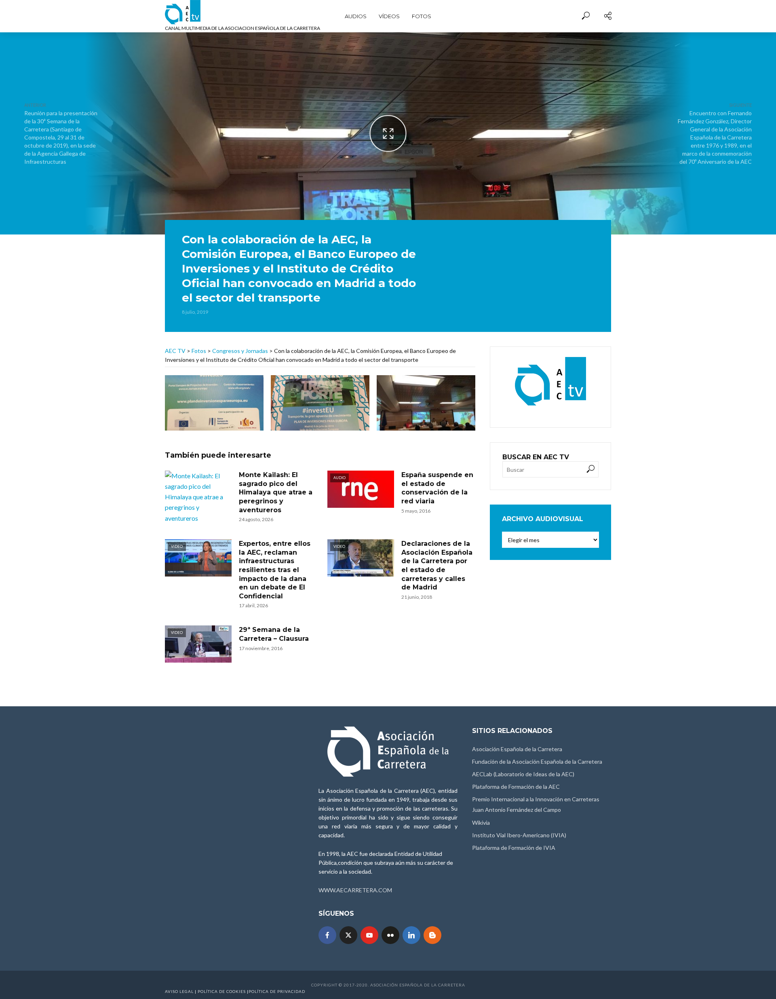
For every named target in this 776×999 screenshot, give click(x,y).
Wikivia (481, 822)
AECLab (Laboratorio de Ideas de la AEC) (523, 774)
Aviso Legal (179, 991)
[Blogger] (432, 935)
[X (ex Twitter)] (348, 935)
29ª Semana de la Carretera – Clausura (274, 634)
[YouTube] (369, 935)
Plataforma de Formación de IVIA (513, 847)
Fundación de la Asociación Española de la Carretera (537, 761)
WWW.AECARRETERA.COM (355, 890)
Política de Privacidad (277, 991)
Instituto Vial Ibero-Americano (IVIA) (519, 835)
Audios (356, 16)
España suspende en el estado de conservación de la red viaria (437, 488)
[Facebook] (327, 935)
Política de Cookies (222, 991)
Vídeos (389, 16)
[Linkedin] (411, 935)
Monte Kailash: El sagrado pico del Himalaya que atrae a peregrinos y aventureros (275, 492)
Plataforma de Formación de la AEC (516, 786)
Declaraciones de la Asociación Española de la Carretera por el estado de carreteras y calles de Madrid (436, 565)
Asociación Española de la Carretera (517, 749)
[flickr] (390, 935)
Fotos (421, 16)
